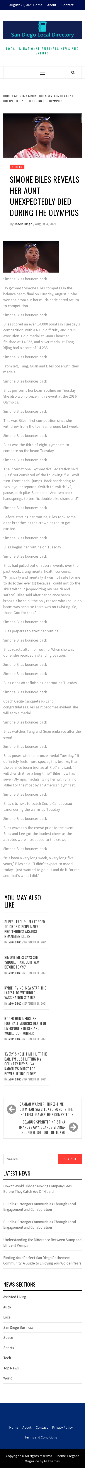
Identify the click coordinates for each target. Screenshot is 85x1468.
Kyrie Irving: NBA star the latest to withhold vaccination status (25, 992)
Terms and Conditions (40, 1437)
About (51, 5)
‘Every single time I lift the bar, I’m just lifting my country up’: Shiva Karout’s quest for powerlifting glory (25, 1063)
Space (8, 1337)
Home (37, 5)
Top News (11, 1368)
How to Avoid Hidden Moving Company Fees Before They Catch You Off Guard (37, 1189)
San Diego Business (18, 1327)
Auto (7, 1307)
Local (7, 1317)
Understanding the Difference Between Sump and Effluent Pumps (42, 1242)
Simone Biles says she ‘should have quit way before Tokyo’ (22, 962)
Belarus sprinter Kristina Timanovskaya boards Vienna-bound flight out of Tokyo (41, 1127)
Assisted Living (14, 1296)
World (8, 1378)
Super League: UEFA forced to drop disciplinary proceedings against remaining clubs (24, 929)
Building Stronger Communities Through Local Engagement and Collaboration (39, 1207)
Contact (67, 5)
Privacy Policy (62, 1427)
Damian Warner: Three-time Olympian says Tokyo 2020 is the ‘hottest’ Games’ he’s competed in (47, 1109)
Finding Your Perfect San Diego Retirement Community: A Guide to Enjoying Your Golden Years (42, 1260)
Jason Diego (23, 224)
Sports (17, 167)
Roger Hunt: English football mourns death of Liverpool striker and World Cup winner (25, 1026)
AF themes (52, 1461)
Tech (7, 1357)
